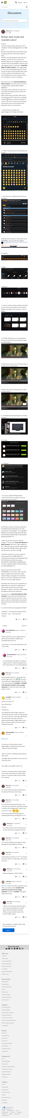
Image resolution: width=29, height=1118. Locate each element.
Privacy (17, 1110)
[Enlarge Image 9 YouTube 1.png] (14, 350)
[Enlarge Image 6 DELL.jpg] (14, 273)
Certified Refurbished (6, 994)
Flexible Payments (5, 999)
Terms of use (12, 1112)
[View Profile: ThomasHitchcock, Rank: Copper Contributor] (3, 631)
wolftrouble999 (10, 732)
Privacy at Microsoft (6, 1092)
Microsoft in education (6, 1007)
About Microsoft (5, 1087)
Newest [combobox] (24, 626)
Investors (3, 1094)
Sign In (25, 2)
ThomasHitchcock (10, 630)
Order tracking (5, 992)
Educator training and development (9, 1020)
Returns (3, 989)
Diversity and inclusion (6, 1097)
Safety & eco (4, 1113)
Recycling (11, 1113)
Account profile (5, 981)
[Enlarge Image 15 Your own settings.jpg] (14, 510)
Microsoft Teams (5, 1046)
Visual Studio (4, 1077)
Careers (3, 1084)
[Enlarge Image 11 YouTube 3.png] (14, 401)
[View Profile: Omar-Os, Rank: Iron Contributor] (3, 32)
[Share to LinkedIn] (6, 948)
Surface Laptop (5, 958)
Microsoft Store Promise (6, 997)
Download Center (5, 984)
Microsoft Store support (6, 986)
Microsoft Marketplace (6, 1071)
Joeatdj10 (8, 697)
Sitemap (3, 1110)
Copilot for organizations (7, 963)
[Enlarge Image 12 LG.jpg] (14, 426)
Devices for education (6, 1010)
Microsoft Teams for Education (8, 1012)
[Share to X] (12, 948)
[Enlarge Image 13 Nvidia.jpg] (14, 449)
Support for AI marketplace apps (8, 1066)
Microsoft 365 (4, 1040)
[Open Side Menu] (2, 2)
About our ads (17, 1113)
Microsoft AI (4, 1033)
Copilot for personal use (6, 966)
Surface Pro (4, 955)
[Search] (16, 2)
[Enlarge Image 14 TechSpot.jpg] (14, 477)
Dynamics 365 (4, 1038)
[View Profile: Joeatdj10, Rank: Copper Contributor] (3, 698)
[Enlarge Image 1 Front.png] (14, 130)
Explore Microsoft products (7, 971)
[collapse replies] (14, 629)
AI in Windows (4, 969)
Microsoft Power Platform (7, 1043)
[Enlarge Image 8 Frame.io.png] (14, 321)
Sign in (8, 930)
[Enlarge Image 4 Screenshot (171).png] (14, 245)
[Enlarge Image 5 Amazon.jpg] (14, 257)
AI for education (5, 1025)
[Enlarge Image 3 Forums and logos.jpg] (14, 216)
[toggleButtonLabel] (27, 7)
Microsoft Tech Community (7, 1069)
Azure (3, 1058)
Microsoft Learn (5, 1064)
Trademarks (19, 1112)
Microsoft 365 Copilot (6, 1048)
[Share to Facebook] (9, 948)
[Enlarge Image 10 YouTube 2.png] (14, 375)
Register (20, 2)
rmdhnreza (9, 881)
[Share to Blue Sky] (17, 948)
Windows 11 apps (5, 974)
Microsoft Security (5, 1035)
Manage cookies (5, 1112)
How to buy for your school (7, 1017)
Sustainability (4, 1102)
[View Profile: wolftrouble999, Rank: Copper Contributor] (3, 733)
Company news (5, 1089)
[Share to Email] (22, 948)
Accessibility (4, 1100)
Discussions (5, 7)
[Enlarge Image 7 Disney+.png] (14, 293)
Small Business (5, 1051)
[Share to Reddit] (14, 948)
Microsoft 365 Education (6, 1015)
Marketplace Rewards (6, 1074)
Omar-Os (8, 31)
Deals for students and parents (8, 1023)
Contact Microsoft (10, 1110)
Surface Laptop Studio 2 (6, 961)
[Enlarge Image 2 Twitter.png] (14, 172)
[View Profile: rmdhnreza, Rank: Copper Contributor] (3, 882)
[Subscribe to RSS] (20, 948)
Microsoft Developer (6, 1061)
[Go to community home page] (5, 2)
